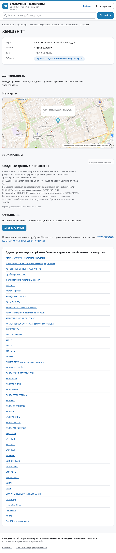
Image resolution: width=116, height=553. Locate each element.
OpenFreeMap (68, 145)
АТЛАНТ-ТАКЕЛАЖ (14, 334)
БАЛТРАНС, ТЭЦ (13, 384)
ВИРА (8, 488)
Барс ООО (11, 433)
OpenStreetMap (102, 145)
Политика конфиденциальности (31, 547)
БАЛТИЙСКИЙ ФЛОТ (16, 428)
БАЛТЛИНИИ (12, 389)
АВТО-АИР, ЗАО (13, 301)
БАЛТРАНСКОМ (13, 417)
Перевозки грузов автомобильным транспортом (54, 24)
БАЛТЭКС (10, 400)
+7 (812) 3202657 (43, 47)
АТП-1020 (10, 351)
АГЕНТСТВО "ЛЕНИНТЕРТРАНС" (21, 318)
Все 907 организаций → (17, 521)
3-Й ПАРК (10, 285)
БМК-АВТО (11, 471)
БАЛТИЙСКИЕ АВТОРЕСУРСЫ (20, 373)
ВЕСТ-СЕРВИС (12, 477)
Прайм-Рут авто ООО (16, 274)
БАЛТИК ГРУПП (13, 422)
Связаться (7, 547)
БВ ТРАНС (10, 455)
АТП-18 (9, 345)
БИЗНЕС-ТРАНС (13, 461)
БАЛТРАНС (11, 411)
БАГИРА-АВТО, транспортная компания (25, 362)
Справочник (8, 24)
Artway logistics (13, 290)
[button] (58, 121)
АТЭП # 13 (10, 356)
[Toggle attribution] (110, 145)
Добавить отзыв (14, 227)
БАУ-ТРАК (10, 444)
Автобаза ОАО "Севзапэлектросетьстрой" (26, 257)
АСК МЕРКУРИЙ (13, 329)
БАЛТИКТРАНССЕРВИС (16, 395)
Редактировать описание (100, 163)
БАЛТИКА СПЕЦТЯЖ (15, 406)
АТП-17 (9, 340)
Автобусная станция (16, 296)
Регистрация (103, 6)
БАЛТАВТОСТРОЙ (14, 367)
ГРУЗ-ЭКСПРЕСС (13, 504)
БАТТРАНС (10, 439)
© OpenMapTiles (81, 145)
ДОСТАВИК (11, 510)
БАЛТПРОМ (11, 378)
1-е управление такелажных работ (23, 279)
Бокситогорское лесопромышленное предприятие (30, 263)
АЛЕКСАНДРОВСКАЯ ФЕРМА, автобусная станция (30, 323)
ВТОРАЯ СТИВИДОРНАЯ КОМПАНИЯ (23, 493)
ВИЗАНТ (10, 483)
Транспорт (22, 24)
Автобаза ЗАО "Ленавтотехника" (21, 307)
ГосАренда (11, 499)
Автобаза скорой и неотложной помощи (25, 312)
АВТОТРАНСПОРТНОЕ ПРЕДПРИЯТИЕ (23, 268)
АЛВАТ (9, 515)
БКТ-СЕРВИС (12, 466)
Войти (87, 6)
